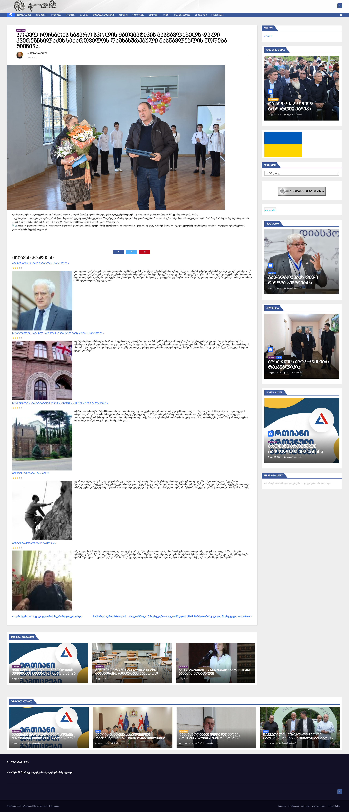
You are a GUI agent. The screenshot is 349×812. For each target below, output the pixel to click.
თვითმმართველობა (103, 15)
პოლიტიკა (41, 15)
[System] (302, 191)
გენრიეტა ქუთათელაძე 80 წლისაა (34, 543)
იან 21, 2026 (275, 373)
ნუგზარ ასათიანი (38, 53)
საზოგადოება (24, 15)
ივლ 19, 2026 (276, 288)
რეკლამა (305, 806)
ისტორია (123, 15)
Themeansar (54, 806)
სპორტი (84, 15)
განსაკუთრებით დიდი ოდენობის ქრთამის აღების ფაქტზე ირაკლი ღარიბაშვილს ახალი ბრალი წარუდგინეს (209, 740)
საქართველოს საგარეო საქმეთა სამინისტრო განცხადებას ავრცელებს (58, 333)
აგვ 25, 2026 (19, 743)
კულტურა (154, 15)
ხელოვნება (138, 15)
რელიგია (71, 15)
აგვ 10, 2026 (276, 115)
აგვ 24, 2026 (276, 457)
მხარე (98, 731)
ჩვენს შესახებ (334, 806)
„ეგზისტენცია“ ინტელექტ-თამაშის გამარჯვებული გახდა (48, 616)
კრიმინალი (201, 15)
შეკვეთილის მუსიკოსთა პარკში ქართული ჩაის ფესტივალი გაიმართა (298, 736)
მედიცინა (56, 15)
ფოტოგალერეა (319, 806)
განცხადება (293, 806)
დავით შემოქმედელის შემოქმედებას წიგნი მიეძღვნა (295, 283)
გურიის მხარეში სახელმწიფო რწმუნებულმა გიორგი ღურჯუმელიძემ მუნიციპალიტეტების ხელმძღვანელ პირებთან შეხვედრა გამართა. (130, 740)
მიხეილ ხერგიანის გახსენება (30, 473)
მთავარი (282, 806)
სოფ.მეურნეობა (182, 15)
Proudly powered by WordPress (19, 806)
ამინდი (268, 36)
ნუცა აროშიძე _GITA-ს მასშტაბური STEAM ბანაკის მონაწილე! (214, 672)
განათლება (217, 15)
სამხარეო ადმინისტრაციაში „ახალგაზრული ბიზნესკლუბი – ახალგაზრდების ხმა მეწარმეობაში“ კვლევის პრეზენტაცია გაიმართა (171, 616)
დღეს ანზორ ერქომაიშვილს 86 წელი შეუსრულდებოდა (296, 109)
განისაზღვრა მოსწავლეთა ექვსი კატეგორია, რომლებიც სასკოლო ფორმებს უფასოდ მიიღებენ (126, 673)
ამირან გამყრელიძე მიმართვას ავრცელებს (40, 263)
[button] (341, 15)
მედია (166, 15)
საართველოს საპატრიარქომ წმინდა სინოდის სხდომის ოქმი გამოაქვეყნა (60, 403)
